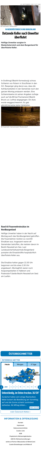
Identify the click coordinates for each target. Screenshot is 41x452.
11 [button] (24, 387)
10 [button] (20, 387)
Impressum (20, 425)
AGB (20, 433)
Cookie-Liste (20, 431)
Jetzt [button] (6, 387)
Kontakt (20, 422)
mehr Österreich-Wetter (19, 412)
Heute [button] (7, 364)
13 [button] (31, 387)
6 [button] (11, 387)
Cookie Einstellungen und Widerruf (20, 444)
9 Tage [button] (33, 364)
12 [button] (28, 387)
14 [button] (35, 387)
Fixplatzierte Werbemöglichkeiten (20, 436)
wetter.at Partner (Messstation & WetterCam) (20, 442)
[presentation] (1, 387)
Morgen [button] (20, 364)
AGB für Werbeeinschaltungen (20, 439)
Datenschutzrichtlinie (20, 428)
